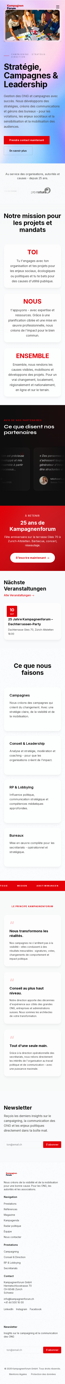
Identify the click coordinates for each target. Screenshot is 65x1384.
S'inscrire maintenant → (32, 557)
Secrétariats (11, 1268)
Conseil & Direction (14, 1257)
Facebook (36, 1309)
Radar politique (12, 1225)
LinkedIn (8, 1309)
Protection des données (43, 1374)
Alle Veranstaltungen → (19, 595)
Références (10, 1209)
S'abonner (52, 1144)
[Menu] (57, 6)
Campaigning (11, 1251)
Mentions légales (18, 1374)
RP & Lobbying (12, 1262)
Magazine (9, 1214)
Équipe (8, 1231)
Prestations (10, 1203)
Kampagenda (11, 1220)
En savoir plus (18, 150)
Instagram (21, 1309)
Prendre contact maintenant (26, 140)
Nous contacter (12, 1237)
